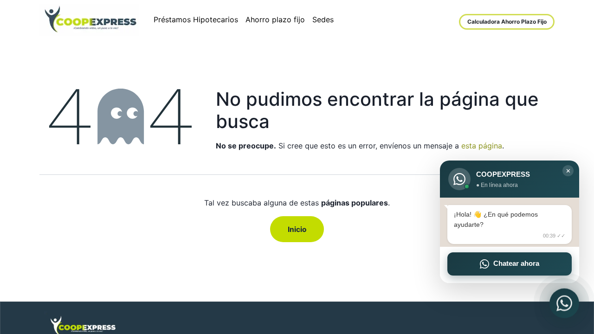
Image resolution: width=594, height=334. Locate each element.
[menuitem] (196, 20)
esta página (481, 145)
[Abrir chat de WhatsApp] (564, 302)
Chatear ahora (516, 263)
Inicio (297, 229)
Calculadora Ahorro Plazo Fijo (507, 21)
